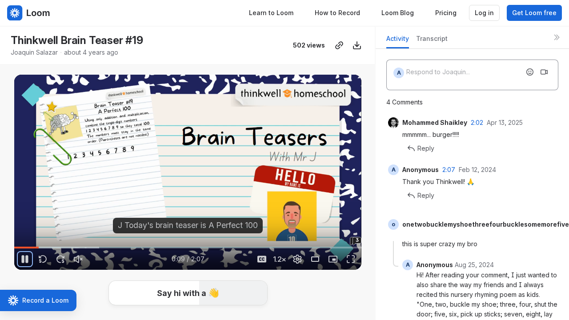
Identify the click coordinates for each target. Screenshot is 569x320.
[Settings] (297, 259)
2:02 (477, 122)
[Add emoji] (530, 72)
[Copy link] (339, 45)
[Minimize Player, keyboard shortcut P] (333, 259)
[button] (17, 242)
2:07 (448, 169)
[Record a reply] (544, 72)
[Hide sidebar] (556, 37)
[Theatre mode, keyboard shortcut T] (315, 259)
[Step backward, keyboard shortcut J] (43, 259)
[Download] (357, 45)
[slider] (187, 247)
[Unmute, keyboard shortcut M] (78, 259)
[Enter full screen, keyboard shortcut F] (351, 259)
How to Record (337, 12)
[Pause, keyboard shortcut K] (25, 259)
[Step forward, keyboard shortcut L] (60, 259)
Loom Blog (397, 12)
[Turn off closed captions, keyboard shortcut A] (262, 259)
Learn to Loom (271, 12)
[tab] (397, 41)
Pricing (446, 12)
